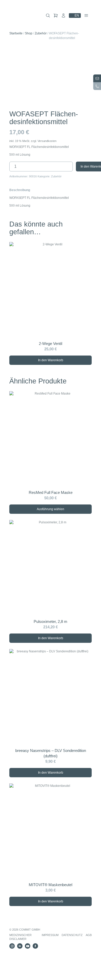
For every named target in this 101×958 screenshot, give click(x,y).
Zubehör (41, 33)
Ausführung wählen (50, 509)
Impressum (50, 935)
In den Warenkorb (50, 360)
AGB (89, 935)
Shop (28, 33)
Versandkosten (47, 140)
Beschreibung (19, 190)
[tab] (19, 190)
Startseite (16, 33)
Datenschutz (72, 935)
